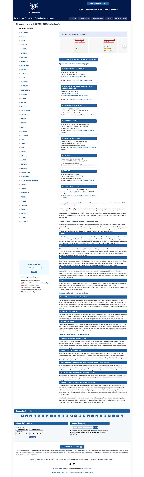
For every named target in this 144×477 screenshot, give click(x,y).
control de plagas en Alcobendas (86, 115)
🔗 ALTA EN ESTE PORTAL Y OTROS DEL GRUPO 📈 (78, 60)
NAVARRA (24, 164)
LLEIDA (23, 144)
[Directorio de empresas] (34, 14)
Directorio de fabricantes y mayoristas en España (36, 283)
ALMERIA (24, 49)
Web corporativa (120, 18)
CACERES (24, 74)
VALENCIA (24, 205)
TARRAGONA (25, 193)
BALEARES (24, 61)
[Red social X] (74, 464)
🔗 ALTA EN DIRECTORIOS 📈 (72, 447)
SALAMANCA (25, 176)
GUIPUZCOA (24, 115)
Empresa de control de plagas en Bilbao (74, 76)
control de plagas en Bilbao (84, 80)
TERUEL (23, 197)
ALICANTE (24, 45)
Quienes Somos (58, 468)
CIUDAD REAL (25, 90)
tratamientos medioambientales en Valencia (75, 95)
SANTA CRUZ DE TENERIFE (29, 181)
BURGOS (23, 69)
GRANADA (24, 107)
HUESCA (23, 123)
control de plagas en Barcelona (86, 165)
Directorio (73, 18)
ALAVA (23, 37)
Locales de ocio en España (30, 292)
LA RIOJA (24, 131)
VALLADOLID (25, 209)
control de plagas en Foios (84, 99)
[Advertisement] (38, 242)
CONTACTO (87, 468)
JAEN (22, 127)
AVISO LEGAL (65, 472)
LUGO (22, 148)
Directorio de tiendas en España (31, 280)
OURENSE (24, 168)
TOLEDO (23, 201)
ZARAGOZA (24, 222)
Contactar (109, 18)
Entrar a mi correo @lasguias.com (73, 468)
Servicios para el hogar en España (32, 289)
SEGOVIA (24, 185)
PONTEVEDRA (25, 172)
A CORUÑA (24, 32)
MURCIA (23, 160)
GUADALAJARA (26, 111)
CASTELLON (24, 86)
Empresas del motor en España (31, 287)
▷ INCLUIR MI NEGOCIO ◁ (98, 4)
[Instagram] (70, 464)
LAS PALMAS (25, 135)
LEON (22, 139)
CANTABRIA (24, 82)
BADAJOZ (24, 57)
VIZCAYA (23, 213)
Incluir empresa (84, 18)
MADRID (23, 152)
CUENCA (23, 98)
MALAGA (23, 156)
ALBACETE (24, 41)
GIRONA (23, 102)
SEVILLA (23, 189)
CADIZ (23, 78)
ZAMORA (24, 218)
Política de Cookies (88, 472)
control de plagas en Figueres (85, 180)
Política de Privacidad (76, 472)
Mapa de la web (55, 472)
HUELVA (23, 119)
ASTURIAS (24, 53)
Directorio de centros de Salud (31, 285)
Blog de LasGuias (97, 18)
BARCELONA (25, 65)
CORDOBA (24, 94)
